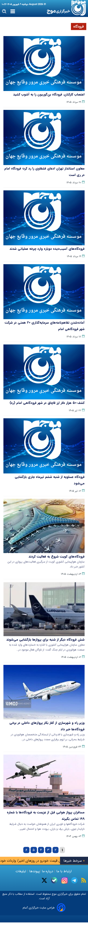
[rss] (83, 880)
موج (54, 894)
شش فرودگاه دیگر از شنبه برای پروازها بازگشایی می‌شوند (45, 639)
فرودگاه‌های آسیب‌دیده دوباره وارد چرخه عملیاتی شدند (47, 248)
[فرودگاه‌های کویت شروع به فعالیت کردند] (44, 526)
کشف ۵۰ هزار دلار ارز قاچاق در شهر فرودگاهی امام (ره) (47, 402)
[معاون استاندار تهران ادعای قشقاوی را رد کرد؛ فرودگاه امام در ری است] (44, 137)
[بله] (54, 880)
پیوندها (34, 871)
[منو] (12, 11)
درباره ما (47, 871)
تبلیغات (21, 871)
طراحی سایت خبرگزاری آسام (39, 907)
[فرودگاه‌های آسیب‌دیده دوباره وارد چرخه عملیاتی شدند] (44, 217)
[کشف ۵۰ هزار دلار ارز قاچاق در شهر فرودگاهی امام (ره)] (44, 371)
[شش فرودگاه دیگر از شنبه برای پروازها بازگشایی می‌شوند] (44, 609)
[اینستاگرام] (64, 880)
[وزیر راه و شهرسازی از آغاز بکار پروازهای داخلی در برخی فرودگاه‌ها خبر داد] (44, 692)
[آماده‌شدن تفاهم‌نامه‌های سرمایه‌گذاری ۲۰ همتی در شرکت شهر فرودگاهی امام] (44, 291)
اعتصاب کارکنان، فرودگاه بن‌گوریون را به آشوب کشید (49, 94)
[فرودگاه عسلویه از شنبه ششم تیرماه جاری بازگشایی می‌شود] (44, 445)
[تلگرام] (74, 880)
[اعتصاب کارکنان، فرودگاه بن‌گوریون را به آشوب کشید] (44, 63)
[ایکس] (44, 880)
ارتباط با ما (64, 871)
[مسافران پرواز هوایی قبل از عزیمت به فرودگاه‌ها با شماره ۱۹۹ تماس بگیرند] (44, 782)
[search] (4, 11)
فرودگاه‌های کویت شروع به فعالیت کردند (57, 556)
